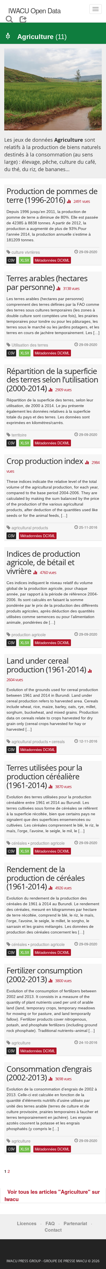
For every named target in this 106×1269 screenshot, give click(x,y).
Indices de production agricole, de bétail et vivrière (43, 562)
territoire (19, 435)
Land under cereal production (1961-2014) (46, 665)
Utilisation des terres (30, 345)
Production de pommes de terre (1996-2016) (52, 195)
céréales (19, 843)
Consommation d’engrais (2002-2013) (49, 1073)
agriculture (21, 1043)
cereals (58, 741)
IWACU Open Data (33, 10)
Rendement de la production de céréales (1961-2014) (46, 878)
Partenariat (75, 1223)
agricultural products (30, 527)
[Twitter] (49, 1252)
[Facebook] (54, 1252)
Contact (53, 1230)
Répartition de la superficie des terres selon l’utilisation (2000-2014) (52, 379)
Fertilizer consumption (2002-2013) (44, 974)
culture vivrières (26, 252)
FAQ (50, 1223)
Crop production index (45, 460)
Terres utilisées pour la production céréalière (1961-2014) (44, 776)
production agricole (29, 634)
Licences (26, 1223)
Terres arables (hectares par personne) (47, 282)
